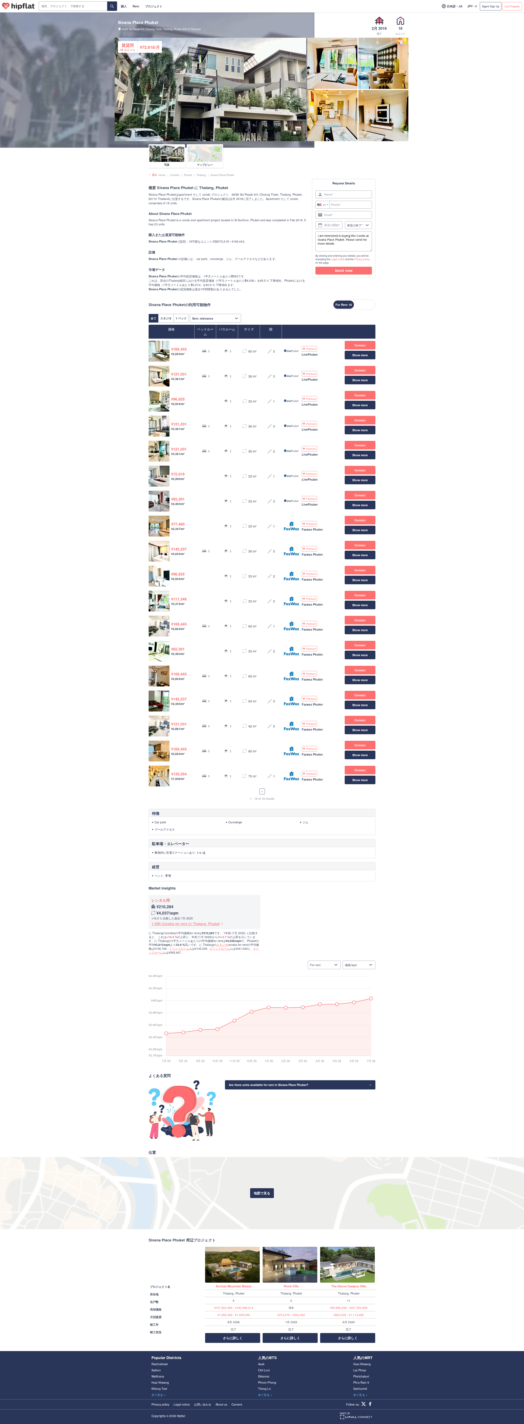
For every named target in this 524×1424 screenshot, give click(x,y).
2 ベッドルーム (220, 948)
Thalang (201, 175)
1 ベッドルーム (179, 948)
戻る (154, 175)
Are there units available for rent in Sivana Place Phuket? (268, 1085)
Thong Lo (264, 1389)
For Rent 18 (343, 305)
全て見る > (158, 1395)
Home (162, 175)
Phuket (188, 175)
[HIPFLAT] (18, 6)
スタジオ (166, 318)
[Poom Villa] (291, 1265)
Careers (237, 1404)
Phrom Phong (267, 1382)
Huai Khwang (160, 1382)
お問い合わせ (202, 1404)
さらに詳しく (233, 1337)
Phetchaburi (361, 1376)
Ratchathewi (159, 1364)
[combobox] (323, 204)
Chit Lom (264, 1370)
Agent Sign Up (490, 6)
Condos (174, 175)
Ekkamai (263, 1376)
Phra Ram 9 (361, 1382)
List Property (512, 6)
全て (153, 318)
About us (221, 1404)
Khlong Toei (159, 1389)
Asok (261, 1364)
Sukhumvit (360, 1389)
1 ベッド (181, 318)
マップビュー (205, 165)
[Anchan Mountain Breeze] (233, 1265)
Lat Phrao (359, 1370)
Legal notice (338, 259)
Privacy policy (362, 259)
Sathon (156, 1370)
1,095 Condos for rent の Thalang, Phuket (185, 923)
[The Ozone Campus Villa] (348, 1265)
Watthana (157, 1376)
